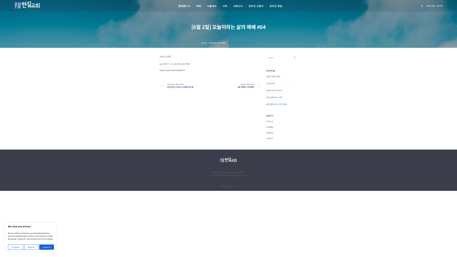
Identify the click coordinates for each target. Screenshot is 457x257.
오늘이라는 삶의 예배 (217, 43)
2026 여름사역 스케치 (274, 97)
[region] (31, 237)
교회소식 (269, 121)
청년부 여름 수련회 (273, 76)
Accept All (46, 247)
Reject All (31, 247)
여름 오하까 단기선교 (274, 90)
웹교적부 (440, 6)
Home (204, 43)
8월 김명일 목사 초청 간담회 (276, 104)
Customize (15, 247)
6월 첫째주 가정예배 (246, 87)
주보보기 (269, 138)
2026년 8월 (270, 83)
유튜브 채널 (430, 6)
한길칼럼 (269, 132)
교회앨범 (269, 127)
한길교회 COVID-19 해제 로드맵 (180, 87)
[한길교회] (228, 160)
